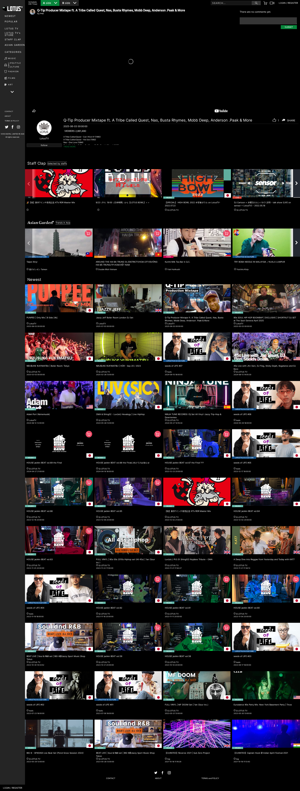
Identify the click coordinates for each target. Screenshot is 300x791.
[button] (30, 183)
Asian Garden (15, 45)
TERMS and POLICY (210, 778)
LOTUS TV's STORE (13, 34)
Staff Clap (13, 39)
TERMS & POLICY (12, 121)
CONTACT (9, 111)
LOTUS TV (11, 28)
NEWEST (10, 16)
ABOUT (8, 116)
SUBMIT (289, 27)
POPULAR (11, 21)
